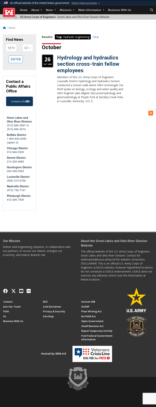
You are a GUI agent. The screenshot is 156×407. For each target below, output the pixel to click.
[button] (86, 3)
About (35, 10)
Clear (96, 37)
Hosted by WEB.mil (53, 353)
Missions (66, 10)
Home (23, 10)
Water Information (90, 10)
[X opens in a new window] (13, 291)
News (50, 10)
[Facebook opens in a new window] (5, 291)
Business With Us (119, 10)
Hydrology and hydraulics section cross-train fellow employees (88, 64)
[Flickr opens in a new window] (29, 291)
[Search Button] (151, 10)
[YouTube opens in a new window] (21, 291)
